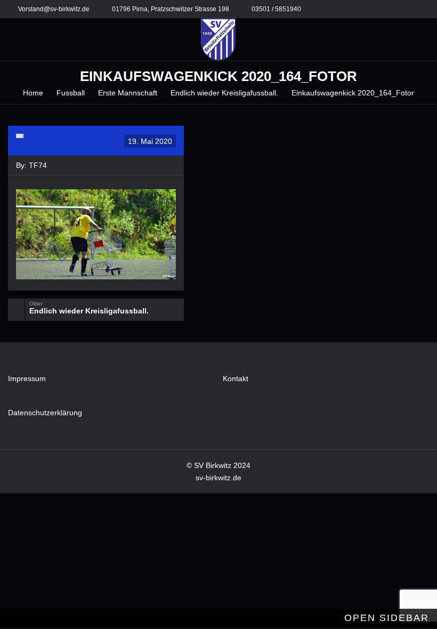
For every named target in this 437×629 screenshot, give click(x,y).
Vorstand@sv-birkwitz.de (54, 9)
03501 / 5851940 (276, 9)
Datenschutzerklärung (45, 412)
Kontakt (235, 378)
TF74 (38, 165)
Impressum (27, 378)
